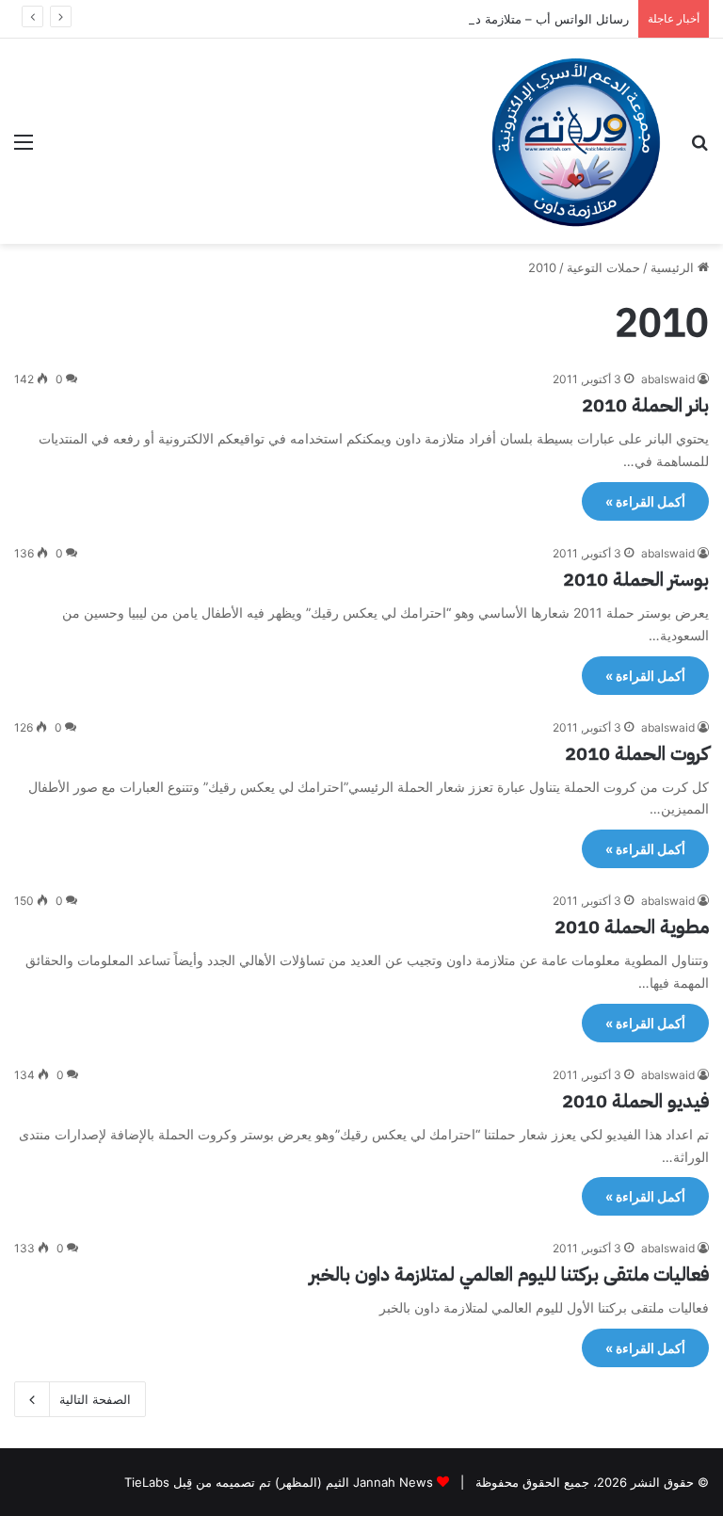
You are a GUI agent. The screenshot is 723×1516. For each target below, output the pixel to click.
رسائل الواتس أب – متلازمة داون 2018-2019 (510, 18)
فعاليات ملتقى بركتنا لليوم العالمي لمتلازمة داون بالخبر (509, 1274)
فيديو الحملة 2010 (635, 1101)
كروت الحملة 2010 (637, 753)
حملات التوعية (603, 267)
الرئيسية (674, 267)
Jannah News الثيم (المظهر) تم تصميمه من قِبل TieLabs (278, 1482)
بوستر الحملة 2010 (636, 579)
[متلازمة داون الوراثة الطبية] (576, 141)
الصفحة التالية (95, 1399)
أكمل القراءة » (645, 501)
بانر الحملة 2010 (645, 405)
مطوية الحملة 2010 (631, 926)
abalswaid (668, 379)
